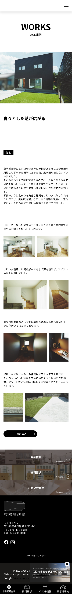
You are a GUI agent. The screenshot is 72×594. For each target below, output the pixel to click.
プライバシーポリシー (36, 555)
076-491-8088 (18, 529)
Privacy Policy (20, 578)
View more (60, 461)
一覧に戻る (20, 434)
